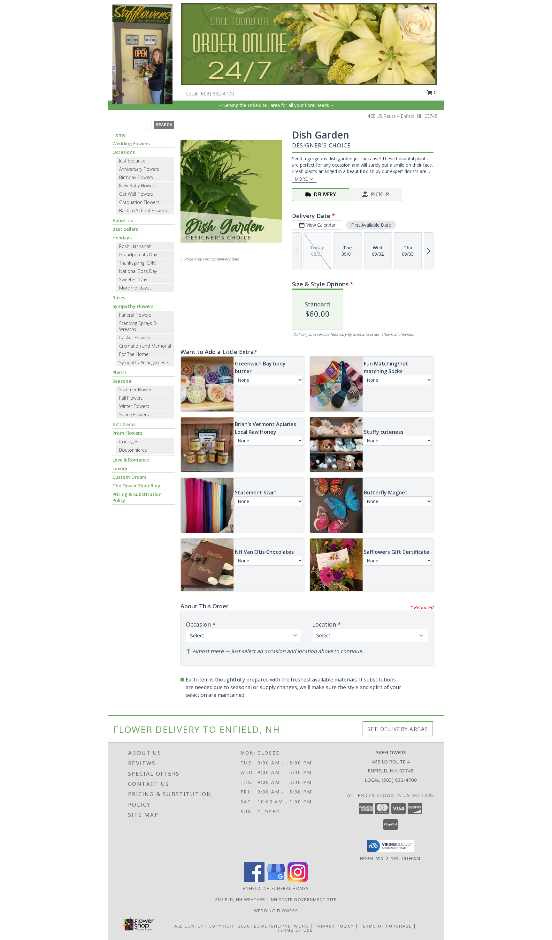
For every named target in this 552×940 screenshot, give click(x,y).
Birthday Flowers (136, 177)
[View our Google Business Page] (276, 880)
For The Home (134, 354)
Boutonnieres (133, 450)
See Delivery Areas (397, 729)
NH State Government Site (304, 899)
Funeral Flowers (135, 315)
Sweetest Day (133, 279)
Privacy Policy (334, 926)
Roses (118, 298)
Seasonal (122, 381)
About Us (122, 220)
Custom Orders (129, 477)
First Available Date (371, 225)
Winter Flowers (134, 406)
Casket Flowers (134, 338)
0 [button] (435, 92)
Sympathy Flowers (132, 306)
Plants (119, 372)
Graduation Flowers (139, 202)
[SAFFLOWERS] (142, 54)
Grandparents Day (138, 255)
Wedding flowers (276, 911)
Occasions (123, 152)
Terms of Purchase (386, 926)
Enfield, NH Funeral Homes (276, 888)
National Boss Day (138, 271)
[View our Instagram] (298, 880)
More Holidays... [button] (135, 288)
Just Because (132, 161)
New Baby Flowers (138, 186)
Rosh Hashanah (135, 246)
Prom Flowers (127, 433)
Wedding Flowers (131, 143)
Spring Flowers (134, 414)
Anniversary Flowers (139, 169)
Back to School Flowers (143, 210)
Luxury (119, 468)
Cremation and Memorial (145, 346)
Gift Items (123, 424)
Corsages (128, 442)
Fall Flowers (131, 398)
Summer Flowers (136, 390)
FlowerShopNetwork (280, 926)
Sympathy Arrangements (144, 362)
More (301, 179)
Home (119, 135)
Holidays (122, 238)
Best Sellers (125, 229)
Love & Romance (130, 460)
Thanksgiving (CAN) (137, 263)
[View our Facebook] (254, 880)
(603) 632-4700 (217, 93)
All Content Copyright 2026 (212, 926)
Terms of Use (295, 930)
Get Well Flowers (136, 194)
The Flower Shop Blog (136, 486)
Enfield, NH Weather (240, 899)
